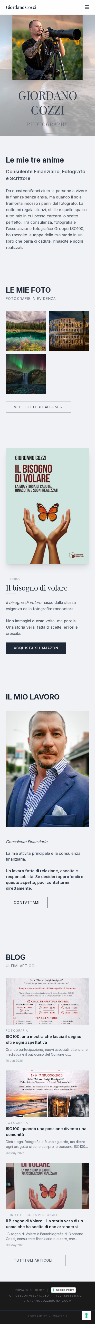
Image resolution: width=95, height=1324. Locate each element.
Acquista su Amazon (36, 648)
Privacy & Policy (29, 1290)
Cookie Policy (65, 1289)
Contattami (26, 902)
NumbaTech (57, 1316)
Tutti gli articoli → (35, 1260)
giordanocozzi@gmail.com (47, 1300)
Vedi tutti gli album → (38, 407)
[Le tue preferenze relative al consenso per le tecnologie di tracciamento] (86, 1315)
